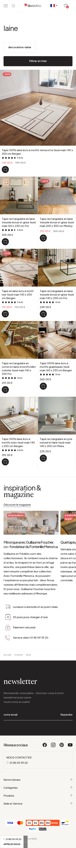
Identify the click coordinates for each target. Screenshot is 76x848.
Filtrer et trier (38, 61)
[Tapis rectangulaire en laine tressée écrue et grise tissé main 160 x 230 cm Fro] (5, 241)
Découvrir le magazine (17, 504)
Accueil (7, 654)
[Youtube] (70, 746)
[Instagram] (53, 746)
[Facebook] (44, 746)
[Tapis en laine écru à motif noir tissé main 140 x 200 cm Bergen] (5, 313)
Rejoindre (66, 714)
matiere (18, 654)
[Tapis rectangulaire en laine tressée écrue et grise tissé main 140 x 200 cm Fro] (43, 313)
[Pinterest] (61, 746)
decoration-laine (19, 47)
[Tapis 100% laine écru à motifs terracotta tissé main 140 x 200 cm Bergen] (5, 169)
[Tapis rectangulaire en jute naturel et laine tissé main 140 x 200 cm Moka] (43, 458)
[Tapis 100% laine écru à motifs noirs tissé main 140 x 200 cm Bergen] (5, 461)
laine (28, 654)
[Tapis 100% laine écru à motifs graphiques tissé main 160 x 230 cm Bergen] (43, 386)
